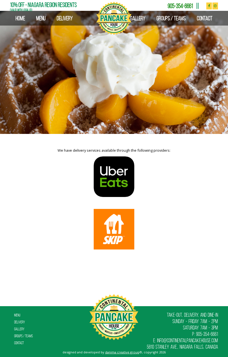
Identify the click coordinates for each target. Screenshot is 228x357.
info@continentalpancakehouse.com (187, 340)
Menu (41, 18)
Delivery (65, 18)
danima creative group (122, 352)
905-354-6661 (180, 6)
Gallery (137, 18)
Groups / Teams (171, 18)
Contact (204, 18)
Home (20, 18)
